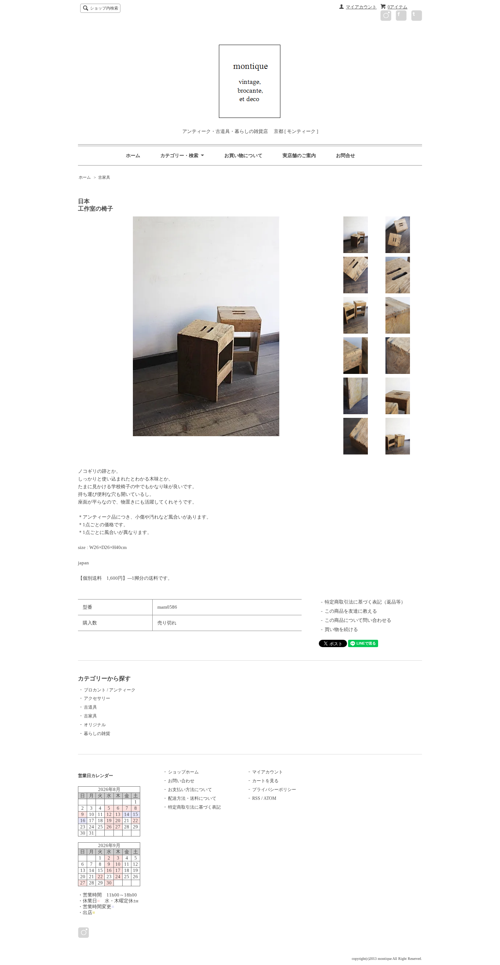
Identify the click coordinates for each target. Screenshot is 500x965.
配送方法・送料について (192, 798)
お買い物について (243, 155)
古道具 (90, 707)
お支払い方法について (190, 789)
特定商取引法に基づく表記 (194, 807)
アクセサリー (97, 698)
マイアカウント (361, 7)
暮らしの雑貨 (97, 733)
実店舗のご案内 (299, 155)
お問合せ (345, 155)
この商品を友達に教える (351, 611)
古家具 (104, 177)
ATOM (270, 798)
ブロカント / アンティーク (109, 690)
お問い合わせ (181, 780)
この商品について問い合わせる (358, 620)
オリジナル (95, 724)
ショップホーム (183, 772)
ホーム (133, 155)
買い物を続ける (341, 629)
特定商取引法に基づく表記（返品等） (365, 602)
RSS (256, 798)
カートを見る (265, 780)
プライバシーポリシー (274, 789)
